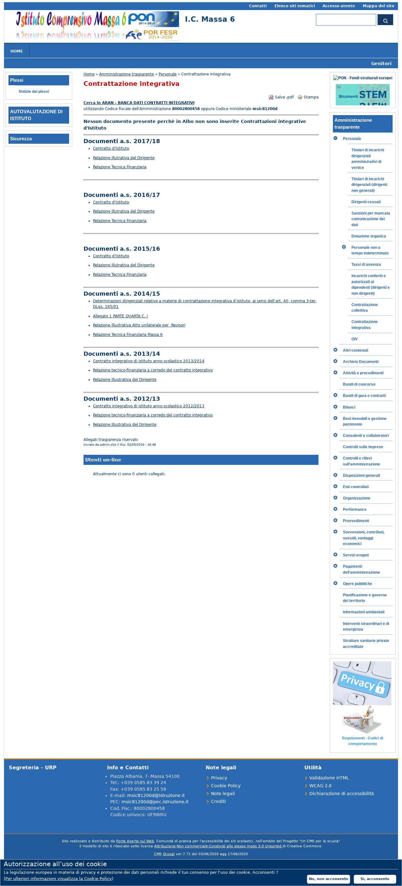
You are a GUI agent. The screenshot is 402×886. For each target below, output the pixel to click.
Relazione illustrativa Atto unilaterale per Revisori (139, 325)
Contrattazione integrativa (364, 325)
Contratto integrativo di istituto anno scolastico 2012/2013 (148, 406)
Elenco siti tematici (294, 6)
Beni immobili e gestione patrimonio (365, 421)
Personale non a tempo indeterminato (369, 250)
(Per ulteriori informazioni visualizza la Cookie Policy (58, 878)
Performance (355, 509)
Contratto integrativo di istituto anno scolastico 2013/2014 (148, 361)
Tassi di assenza (366, 264)
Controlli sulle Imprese (363, 447)
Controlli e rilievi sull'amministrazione (361, 461)
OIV (354, 339)
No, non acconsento (328, 879)
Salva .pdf (284, 97)
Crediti (218, 801)
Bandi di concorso (359, 384)
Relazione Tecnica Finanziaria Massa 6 (128, 334)
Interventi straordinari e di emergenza (366, 626)
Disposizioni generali (361, 475)
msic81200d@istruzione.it (156, 795)
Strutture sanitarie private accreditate (366, 643)
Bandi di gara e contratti (364, 395)
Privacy (219, 777)
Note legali (223, 793)
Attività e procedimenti (363, 373)
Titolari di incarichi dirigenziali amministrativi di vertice (367, 159)
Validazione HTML (329, 777)
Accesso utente (339, 6)
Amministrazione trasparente (126, 74)
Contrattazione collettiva (364, 308)
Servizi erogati (356, 555)
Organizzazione (356, 498)
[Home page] (97, 40)
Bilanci (349, 407)
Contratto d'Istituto (111, 148)
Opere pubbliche (357, 584)
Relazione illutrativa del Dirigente (124, 158)
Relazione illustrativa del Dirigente (124, 379)
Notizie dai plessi (34, 91)
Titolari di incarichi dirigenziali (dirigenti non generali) (369, 185)
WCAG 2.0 (320, 785)
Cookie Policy (226, 785)
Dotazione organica (368, 236)
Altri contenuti (355, 350)
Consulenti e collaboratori (366, 435)
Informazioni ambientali (363, 612)
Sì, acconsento (375, 879)
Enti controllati (356, 487)
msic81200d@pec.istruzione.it (155, 801)
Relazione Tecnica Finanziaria (119, 167)
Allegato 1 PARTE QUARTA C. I (120, 316)
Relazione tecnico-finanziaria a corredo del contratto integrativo (153, 370)
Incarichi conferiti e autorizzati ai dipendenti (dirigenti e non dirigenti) (370, 284)
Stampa (311, 97)
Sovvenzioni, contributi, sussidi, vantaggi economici (363, 538)
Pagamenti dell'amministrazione (361, 569)
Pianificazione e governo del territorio (365, 598)
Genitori (381, 63)
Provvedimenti (356, 521)
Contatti (258, 6)
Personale (168, 74)
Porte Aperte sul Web (135, 841)
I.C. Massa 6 (210, 19)
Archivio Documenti (360, 361)
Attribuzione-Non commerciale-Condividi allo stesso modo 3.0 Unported (218, 846)
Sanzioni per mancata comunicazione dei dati (370, 219)
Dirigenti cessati (366, 202)
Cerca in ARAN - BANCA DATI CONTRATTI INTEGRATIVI (139, 103)
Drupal (169, 854)
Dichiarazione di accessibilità (341, 793)
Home (16, 51)
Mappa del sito (378, 6)
